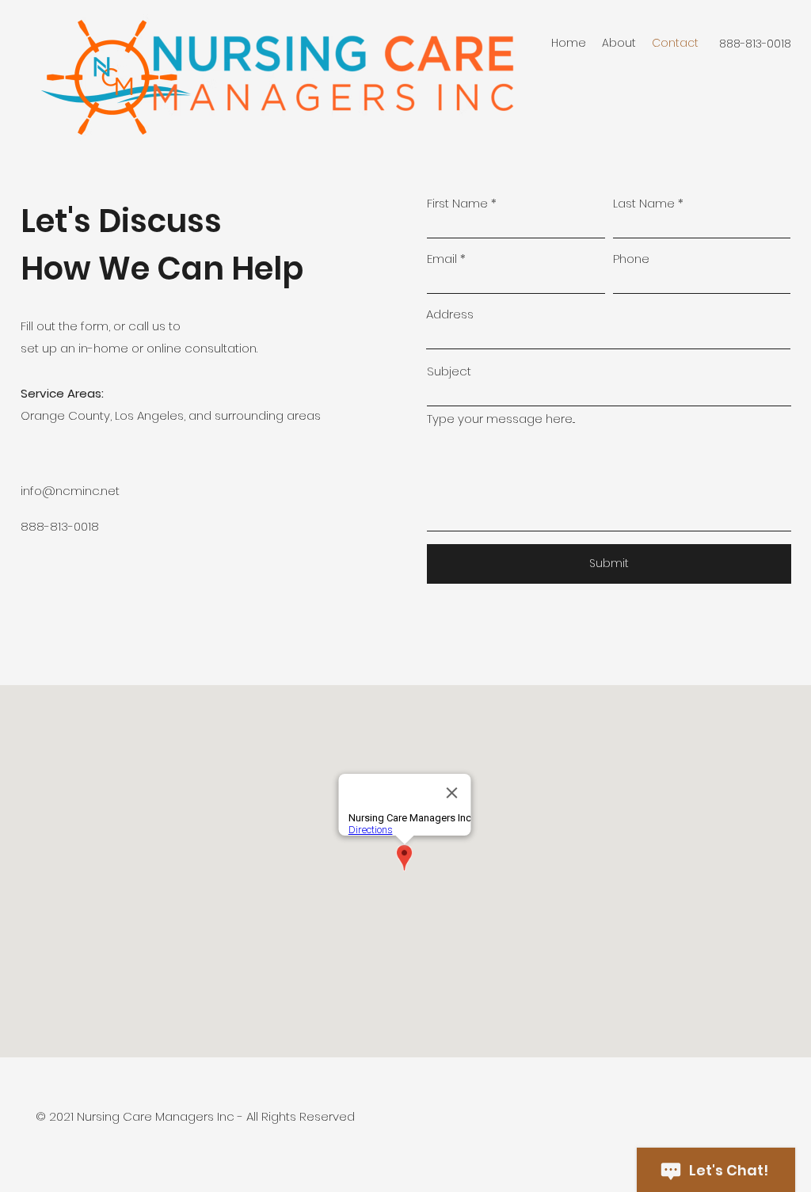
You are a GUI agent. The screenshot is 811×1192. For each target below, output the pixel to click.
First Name (457, 203)
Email (442, 259)
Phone (631, 259)
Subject (449, 371)
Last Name (644, 203)
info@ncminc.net (70, 490)
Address (450, 314)
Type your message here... (501, 419)
